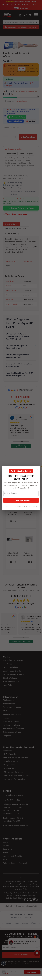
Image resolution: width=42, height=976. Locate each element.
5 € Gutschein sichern (21, 500)
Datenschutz (34, 507)
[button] (4, 972)
